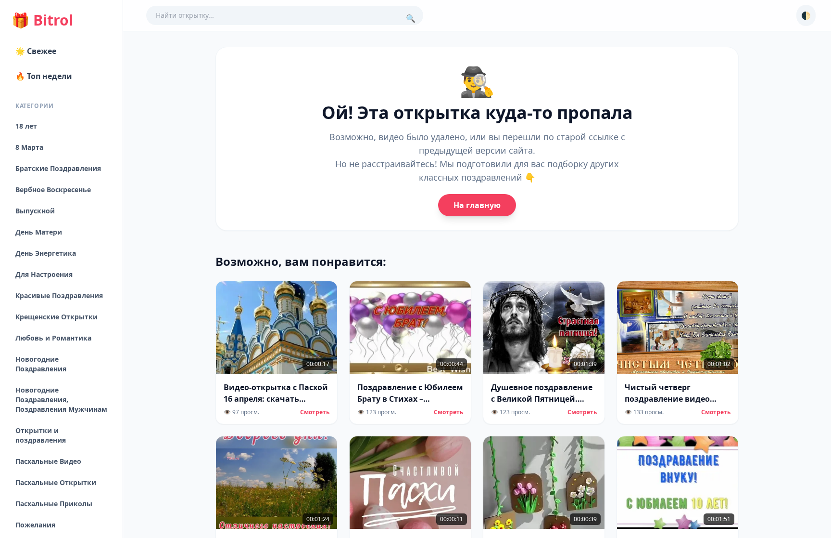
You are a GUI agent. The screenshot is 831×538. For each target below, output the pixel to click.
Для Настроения (44, 274)
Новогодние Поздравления (40, 363)
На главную (477, 205)
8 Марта (29, 147)
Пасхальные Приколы (53, 503)
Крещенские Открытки (56, 316)
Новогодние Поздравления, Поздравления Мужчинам (61, 399)
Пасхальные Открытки (55, 482)
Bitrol (42, 20)
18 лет (26, 126)
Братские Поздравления (58, 168)
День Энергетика (45, 253)
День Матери (38, 231)
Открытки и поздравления (40, 435)
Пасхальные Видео (48, 461)
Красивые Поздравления (59, 295)
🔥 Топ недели (43, 76)
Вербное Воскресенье (53, 189)
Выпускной (35, 210)
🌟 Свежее (35, 51)
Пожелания (35, 524)
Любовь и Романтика (53, 337)
